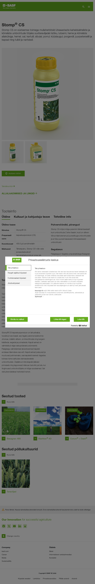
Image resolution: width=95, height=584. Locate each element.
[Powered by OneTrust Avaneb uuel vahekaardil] (80, 326)
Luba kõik (80, 319)
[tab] (18, 267)
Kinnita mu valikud (17, 319)
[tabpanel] (61, 283)
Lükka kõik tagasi (60, 319)
